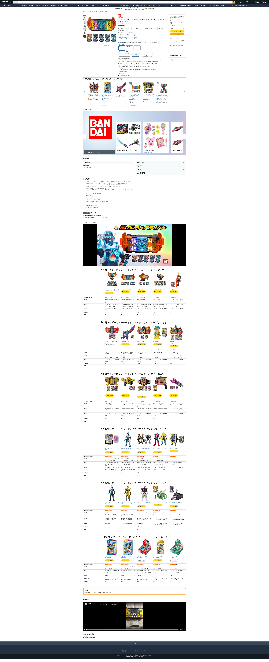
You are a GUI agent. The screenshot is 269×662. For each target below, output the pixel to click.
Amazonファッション (95, 5)
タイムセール (60, 5)
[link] (94, 95)
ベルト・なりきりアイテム (102, 11)
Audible (196, 5)
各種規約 (141, 655)
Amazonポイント (11, 5)
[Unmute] (184, 629)
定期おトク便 (234, 5)
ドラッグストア (151, 5)
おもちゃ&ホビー (130, 5)
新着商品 (66, 5)
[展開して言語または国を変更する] (140, 650)
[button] (4, 5)
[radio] (84, 16)
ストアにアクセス (121, 152)
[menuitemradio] (182, 629)
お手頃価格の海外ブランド (141, 5)
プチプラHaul (31, 5)
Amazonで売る (216, 5)
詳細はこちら (131, 32)
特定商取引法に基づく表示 (149, 655)
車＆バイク (164, 5)
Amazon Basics (45, 5)
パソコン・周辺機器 (120, 5)
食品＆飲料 (112, 5)
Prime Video (53, 5)
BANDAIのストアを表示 (123, 17)
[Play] (84, 629)
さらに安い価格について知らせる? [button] (92, 167)
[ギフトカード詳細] (108, 5)
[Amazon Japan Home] (123, 651)
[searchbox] (125, 2)
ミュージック (72, 5)
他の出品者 (120, 42)
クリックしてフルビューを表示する (101, 45)
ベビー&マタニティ (225, 5)
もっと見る (121, 73)
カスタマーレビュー (92, 604)
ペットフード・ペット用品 (206, 5)
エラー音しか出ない (101, 604)
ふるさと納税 (24, 5)
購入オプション (109, 344)
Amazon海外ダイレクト (243, 5)
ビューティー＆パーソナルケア (187, 5)
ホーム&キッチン (80, 5)
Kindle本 (87, 5)
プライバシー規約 (124, 655)
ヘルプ (18, 5)
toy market (178, 38)
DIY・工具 (158, 5)
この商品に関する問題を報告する (127, 75)
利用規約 (118, 655)
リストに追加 (174, 50)
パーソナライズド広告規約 (133, 655)
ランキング (38, 5)
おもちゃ (85, 11)
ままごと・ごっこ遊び (92, 11)
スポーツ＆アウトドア (174, 5)
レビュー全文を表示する (112, 604)
